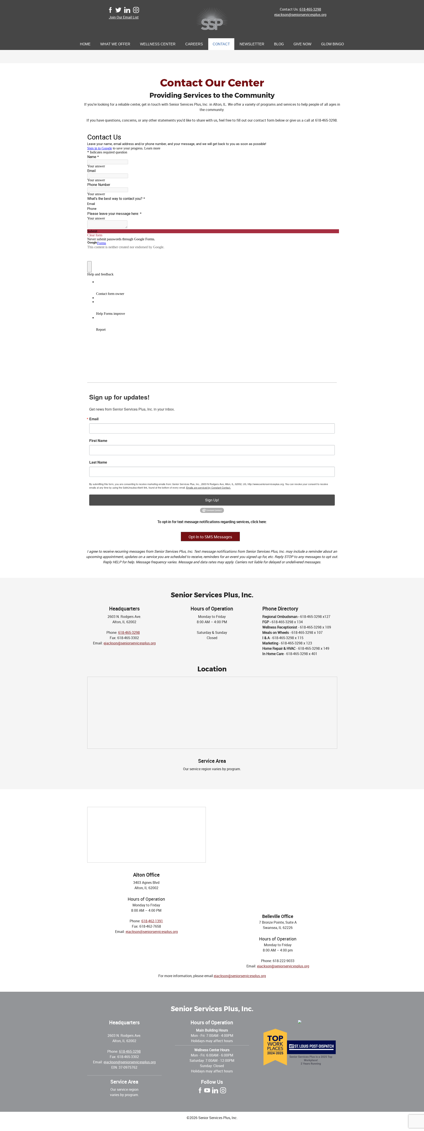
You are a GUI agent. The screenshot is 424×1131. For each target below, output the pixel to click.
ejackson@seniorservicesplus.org (300, 14)
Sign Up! (212, 499)
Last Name (98, 462)
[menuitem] (85, 44)
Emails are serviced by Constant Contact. (208, 487)
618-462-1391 (152, 921)
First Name (98, 440)
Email (93, 419)
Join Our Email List (124, 17)
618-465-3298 (310, 9)
